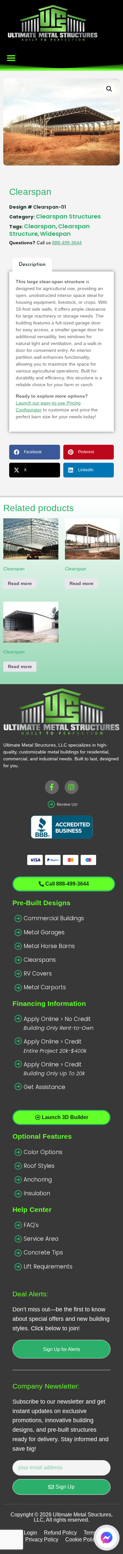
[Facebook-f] (52, 787)
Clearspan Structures (68, 216)
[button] (11, 58)
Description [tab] (32, 264)
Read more (20, 583)
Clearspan (40, 226)
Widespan (55, 234)
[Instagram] (71, 787)
